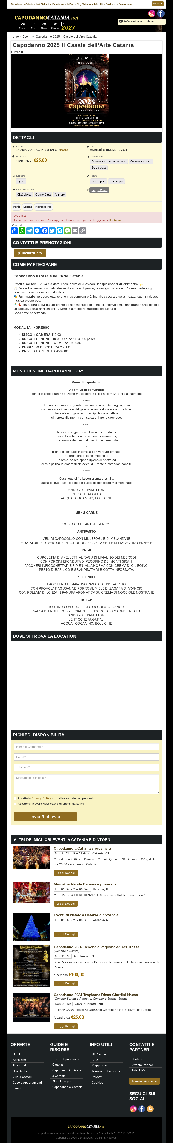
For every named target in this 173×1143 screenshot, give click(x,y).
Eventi (18, 51)
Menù (16, 206)
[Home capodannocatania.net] (60, 16)
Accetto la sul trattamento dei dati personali (56, 798)
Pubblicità (138, 1070)
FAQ (95, 1059)
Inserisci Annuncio (144, 1081)
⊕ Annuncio (125, 4)
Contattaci (116, 220)
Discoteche (20, 1071)
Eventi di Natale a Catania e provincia (86, 915)
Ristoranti (19, 1065)
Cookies (97, 1082)
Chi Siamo (99, 1054)
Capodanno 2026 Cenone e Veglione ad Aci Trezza (96, 947)
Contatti (136, 1059)
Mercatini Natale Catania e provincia (85, 884)
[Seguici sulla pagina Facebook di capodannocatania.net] (161, 13)
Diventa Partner (142, 1064)
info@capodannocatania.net (138, 21)
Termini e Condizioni (106, 1071)
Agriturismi (20, 1059)
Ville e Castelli (22, 1076)
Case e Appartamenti (27, 1082)
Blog (79, 4)
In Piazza (71, 4)
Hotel (16, 1054)
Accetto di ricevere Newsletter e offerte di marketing (51, 803)
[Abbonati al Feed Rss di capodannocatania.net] (150, 1108)
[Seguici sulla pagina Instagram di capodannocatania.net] (151, 13)
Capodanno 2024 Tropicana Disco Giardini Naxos (96, 995)
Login (156, 4)
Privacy (97, 1076)
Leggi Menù (100, 190)
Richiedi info (43, 206)
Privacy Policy (41, 798)
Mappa (64, 149)
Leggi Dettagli (66, 872)
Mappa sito (99, 1065)
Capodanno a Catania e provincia (82, 848)
